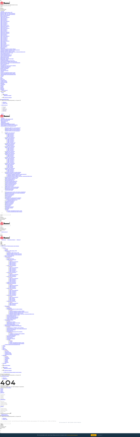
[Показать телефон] (1, 243)
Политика (2, 405)
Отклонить (100, 435)
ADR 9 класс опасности (13, 274)
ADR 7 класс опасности (13, 290)
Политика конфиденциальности (72, 435)
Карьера (1, 397)
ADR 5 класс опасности (13, 303)
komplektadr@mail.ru (5, 99)
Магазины (2, 401)
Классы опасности (10, 258)
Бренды (1, 391)
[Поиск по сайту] (1, 234)
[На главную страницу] (5, 3)
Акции (1, 389)
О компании (2, 394)
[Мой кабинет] (0, 233)
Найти (2, 424)
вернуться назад (3, 387)
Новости (2, 395)
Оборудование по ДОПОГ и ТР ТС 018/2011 (15, 327)
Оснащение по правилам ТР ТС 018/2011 (17, 333)
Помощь (2, 406)
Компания (7, 357)
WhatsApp (4, 102)
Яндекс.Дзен (5, 103)
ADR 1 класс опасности (13, 267)
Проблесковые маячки (11, 321)
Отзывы (1, 396)
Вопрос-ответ (3, 411)
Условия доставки (3, 403)
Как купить (7, 351)
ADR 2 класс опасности (13, 278)
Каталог (6, 249)
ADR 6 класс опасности (13, 285)
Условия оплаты (3, 402)
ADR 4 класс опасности (13, 261)
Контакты (2, 398)
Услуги (1, 390)
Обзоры (1, 412)
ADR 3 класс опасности (13, 297)
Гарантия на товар (3, 404)
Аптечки (10, 341)
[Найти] (1, 7)
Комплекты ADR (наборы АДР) (13, 252)
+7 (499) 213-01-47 (4, 90)
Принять (93, 435)
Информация (2, 399)
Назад (7, 248)
